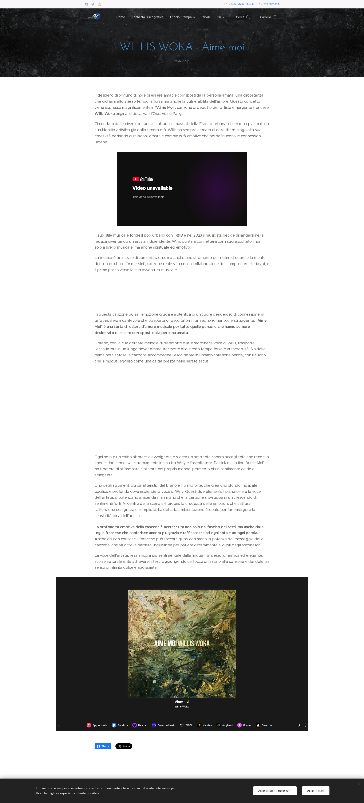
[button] (243, 17)
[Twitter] (93, 4)
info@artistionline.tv (242, 4)
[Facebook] (86, 4)
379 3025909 (271, 4)
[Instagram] (99, 4)
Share (105, 746)
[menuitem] (121, 17)
